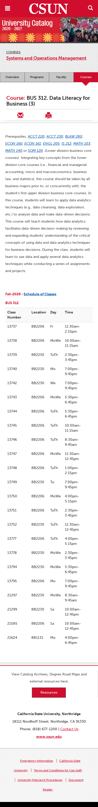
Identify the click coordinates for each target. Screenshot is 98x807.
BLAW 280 (73, 136)
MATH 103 (81, 143)
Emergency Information (36, 761)
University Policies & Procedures (40, 780)
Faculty (61, 77)
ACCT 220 (36, 136)
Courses (13, 52)
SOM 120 (35, 151)
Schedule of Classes (40, 294)
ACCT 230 (54, 136)
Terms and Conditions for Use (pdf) (58, 770)
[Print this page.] (48, 115)
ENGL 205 (51, 143)
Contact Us (69, 729)
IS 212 (66, 143)
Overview (12, 77)
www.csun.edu (49, 737)
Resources (48, 692)
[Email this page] (20, 115)
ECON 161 (32, 143)
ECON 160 (13, 143)
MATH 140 (13, 151)
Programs (36, 77)
